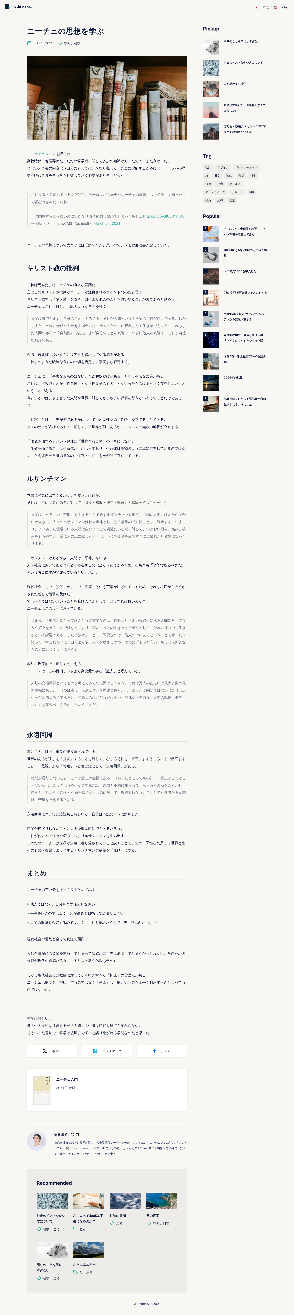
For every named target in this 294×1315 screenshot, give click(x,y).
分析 (241, 175)
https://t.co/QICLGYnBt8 (163, 216)
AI (81, 1272)
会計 (208, 167)
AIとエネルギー (84, 1265)
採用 (208, 183)
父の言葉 (152, 1216)
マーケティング (215, 192)
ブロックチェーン (246, 167)
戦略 (229, 175)
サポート (237, 192)
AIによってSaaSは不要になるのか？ (88, 1218)
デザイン (223, 167)
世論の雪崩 (118, 1216)
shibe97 (144, 1304)
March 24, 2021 (107, 223)
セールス (235, 183)
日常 (166, 1223)
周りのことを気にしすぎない (51, 1267)
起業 (232, 200)
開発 (252, 192)
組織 (220, 200)
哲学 (77, 43)
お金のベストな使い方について (51, 1218)
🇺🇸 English (281, 7)
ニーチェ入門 (41, 154)
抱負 (208, 200)
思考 (67, 43)
